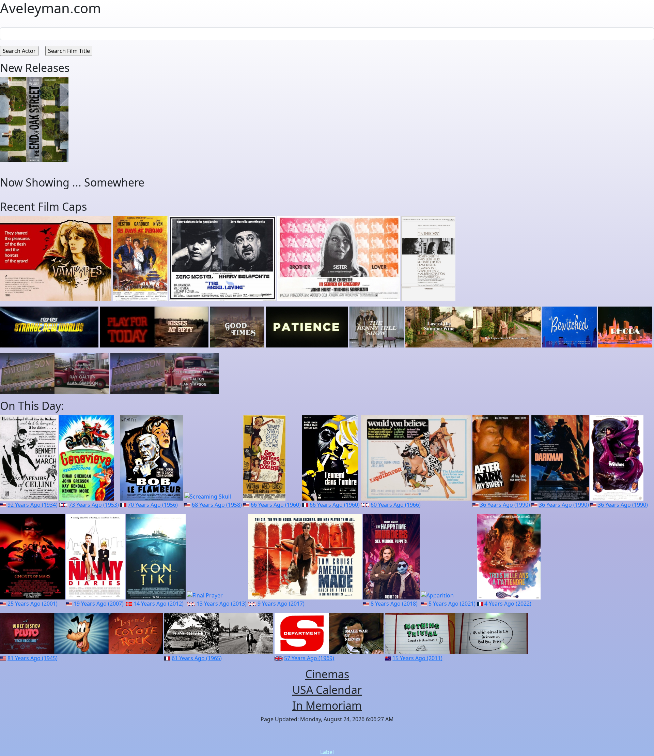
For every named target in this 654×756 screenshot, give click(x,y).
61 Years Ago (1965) (197, 658)
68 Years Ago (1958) (217, 504)
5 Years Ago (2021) (452, 603)
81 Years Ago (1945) (32, 658)
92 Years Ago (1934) (32, 504)
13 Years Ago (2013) (222, 603)
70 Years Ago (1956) (153, 504)
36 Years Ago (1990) (505, 504)
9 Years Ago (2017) (281, 603)
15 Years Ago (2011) (417, 658)
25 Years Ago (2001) (32, 603)
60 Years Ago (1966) (396, 504)
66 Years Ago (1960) (276, 504)
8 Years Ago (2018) (394, 603)
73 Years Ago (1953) (94, 504)
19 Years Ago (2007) (99, 603)
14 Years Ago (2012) (159, 603)
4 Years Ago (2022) (507, 603)
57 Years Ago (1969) (309, 658)
